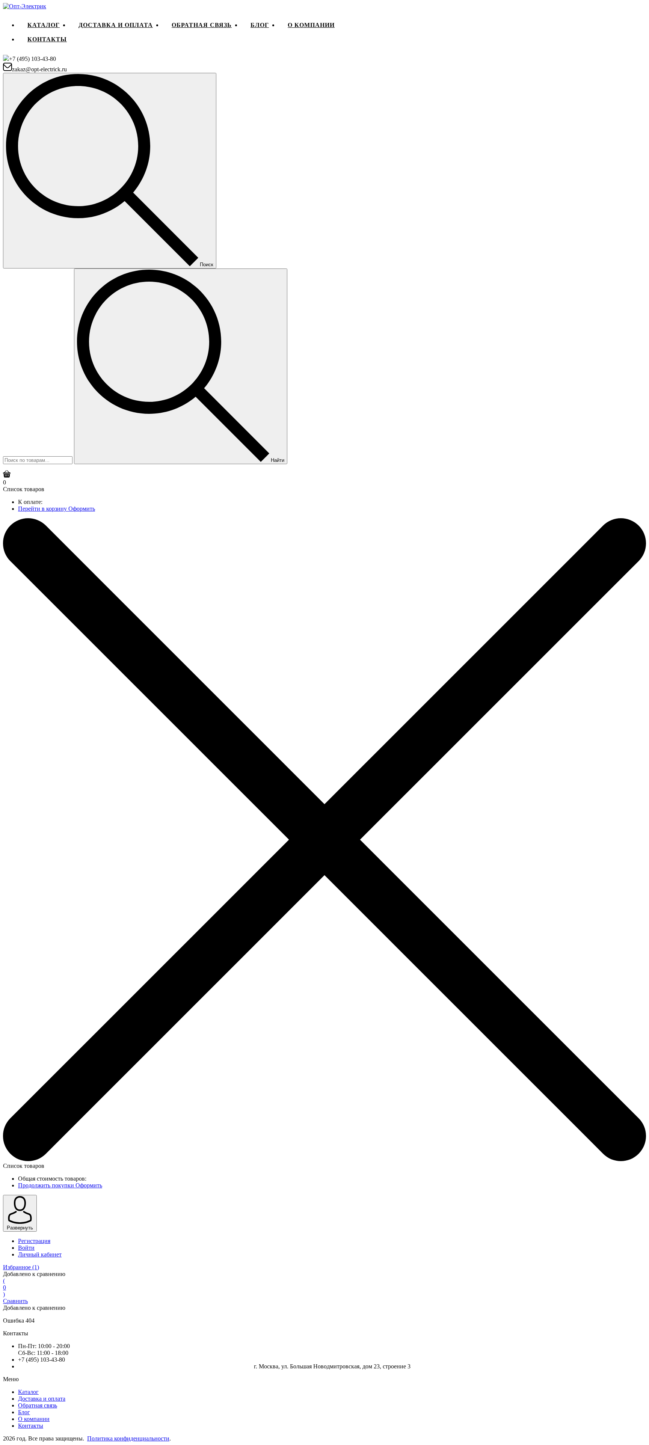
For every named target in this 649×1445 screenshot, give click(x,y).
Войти (26, 1247)
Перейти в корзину (43, 508)
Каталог (43, 25)
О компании (311, 25)
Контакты (47, 39)
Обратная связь (202, 25)
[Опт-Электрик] (24, 6)
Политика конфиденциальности (128, 1438)
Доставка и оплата (115, 25)
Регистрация (34, 1241)
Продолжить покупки (46, 1185)
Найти (276, 460)
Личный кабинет (40, 1254)
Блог (260, 25)
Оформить (81, 508)
